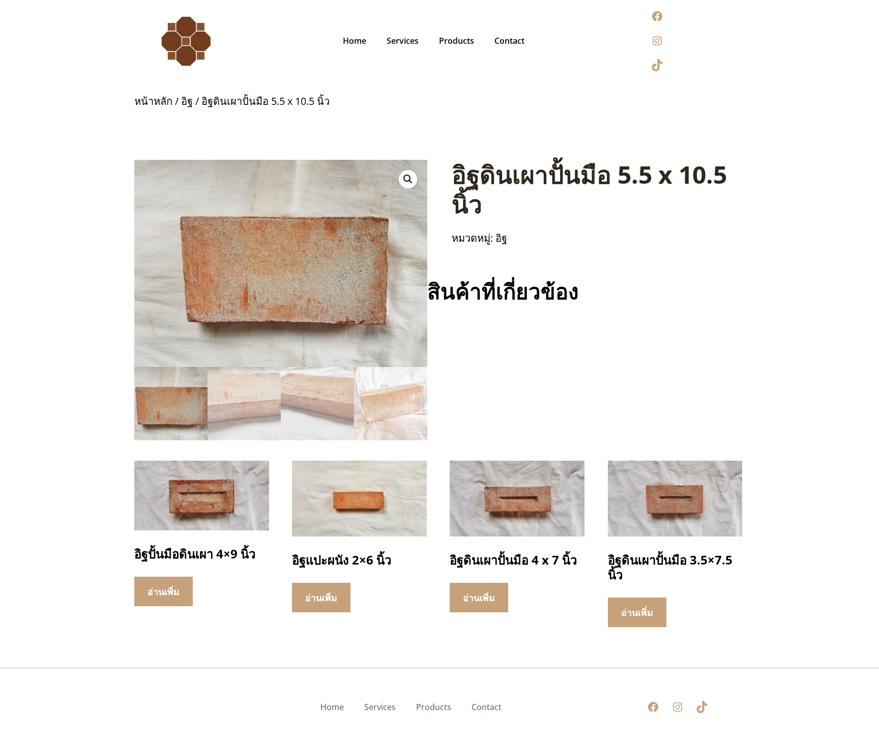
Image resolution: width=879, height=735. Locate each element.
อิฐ (187, 101)
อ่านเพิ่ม (164, 591)
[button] (408, 179)
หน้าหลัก (153, 101)
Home (354, 40)
